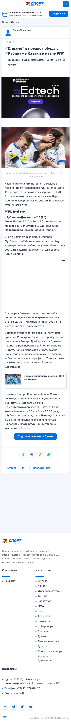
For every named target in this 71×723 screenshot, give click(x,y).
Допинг (42, 636)
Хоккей (42, 585)
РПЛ (24, 467)
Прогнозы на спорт (50, 651)
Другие (42, 646)
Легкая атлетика (48, 641)
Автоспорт (44, 616)
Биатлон (43, 631)
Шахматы (44, 621)
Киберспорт (45, 626)
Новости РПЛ (41, 467)
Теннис (42, 596)
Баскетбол (44, 601)
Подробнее (59, 13)
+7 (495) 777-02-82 (28, 688)
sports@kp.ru (21, 693)
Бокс (41, 611)
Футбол (15, 22)
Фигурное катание (50, 591)
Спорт (5, 22)
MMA (41, 606)
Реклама (9, 580)
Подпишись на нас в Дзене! (35, 436)
